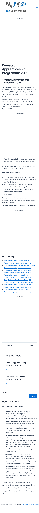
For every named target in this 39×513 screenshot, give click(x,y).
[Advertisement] (19, 39)
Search (4, 392)
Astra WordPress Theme (30, 505)
